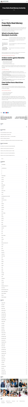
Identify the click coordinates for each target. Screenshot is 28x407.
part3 (14, 248)
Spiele (14, 263)
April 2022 (14, 364)
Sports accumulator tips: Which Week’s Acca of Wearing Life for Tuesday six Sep (6, 118)
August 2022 (14, 360)
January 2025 (14, 334)
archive (14, 177)
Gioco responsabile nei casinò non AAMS (6, 132)
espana (14, 205)
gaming (14, 218)
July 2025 (14, 323)
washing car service (9, 402)
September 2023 (14, 353)
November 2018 (14, 373)
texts (14, 276)
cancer (14, 188)
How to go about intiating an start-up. (9, 155)
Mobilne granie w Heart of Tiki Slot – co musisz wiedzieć (8, 136)
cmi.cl (14, 194)
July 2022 (14, 362)
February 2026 (14, 310)
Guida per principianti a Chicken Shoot (6, 134)
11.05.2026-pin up (14, 168)
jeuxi (14, 233)
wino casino (14, 287)
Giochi (14, 220)
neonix (14, 244)
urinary (14, 280)
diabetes (14, 203)
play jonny (14, 252)
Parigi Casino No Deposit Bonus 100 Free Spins (8, 55)
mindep (14, 239)
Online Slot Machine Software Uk (6, 90)
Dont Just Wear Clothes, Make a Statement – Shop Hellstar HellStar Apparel (21, 118)
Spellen (14, 261)
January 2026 (14, 312)
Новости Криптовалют (14, 291)
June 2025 (14, 325)
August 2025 (14, 321)
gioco (14, 222)
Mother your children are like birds (5, 138)
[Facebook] (3, 112)
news (14, 246)
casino (14, 192)
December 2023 (14, 349)
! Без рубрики (14, 164)
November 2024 (14, 338)
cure (14, 201)
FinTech (14, 209)
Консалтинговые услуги (14, 289)
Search (2, 123)
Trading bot (14, 278)
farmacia (14, 207)
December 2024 (14, 336)
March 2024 (14, 345)
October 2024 (14, 340)
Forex (14, 211)
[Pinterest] (6, 112)
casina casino (14, 190)
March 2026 (14, 308)
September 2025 (14, 319)
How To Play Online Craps (5, 69)
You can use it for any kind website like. (10, 146)
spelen (14, 259)
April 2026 (14, 306)
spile (14, 267)
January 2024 (14, 347)
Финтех (14, 295)
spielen (14, 265)
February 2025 (14, 332)
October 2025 (14, 317)
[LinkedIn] (7, 112)
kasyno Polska (14, 235)
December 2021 (14, 366)
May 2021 (14, 368)
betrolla (14, 181)
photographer (3, 402)
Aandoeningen (14, 175)
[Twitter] (5, 112)
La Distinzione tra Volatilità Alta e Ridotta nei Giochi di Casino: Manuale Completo (12, 140)
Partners (14, 250)
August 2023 (14, 355)
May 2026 (14, 304)
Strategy (14, 272)
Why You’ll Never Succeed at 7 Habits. (9, 150)
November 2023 (14, 351)
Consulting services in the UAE (14, 196)
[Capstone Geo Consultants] (5, 1)
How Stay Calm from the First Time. (9, 148)
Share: (1, 112)
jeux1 (14, 231)
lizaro (14, 237)
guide (14, 224)
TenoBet (14, 274)
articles (14, 179)
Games (14, 216)
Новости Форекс (14, 293)
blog (14, 183)
